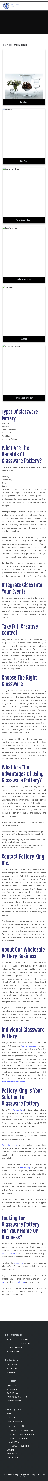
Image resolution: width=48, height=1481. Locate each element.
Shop (10, 45)
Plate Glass (24, 339)
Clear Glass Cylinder (24, 220)
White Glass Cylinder (24, 398)
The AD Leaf (24, 1477)
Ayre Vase (24, 102)
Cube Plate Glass (24, 279)
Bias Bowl (24, 161)
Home (4, 45)
